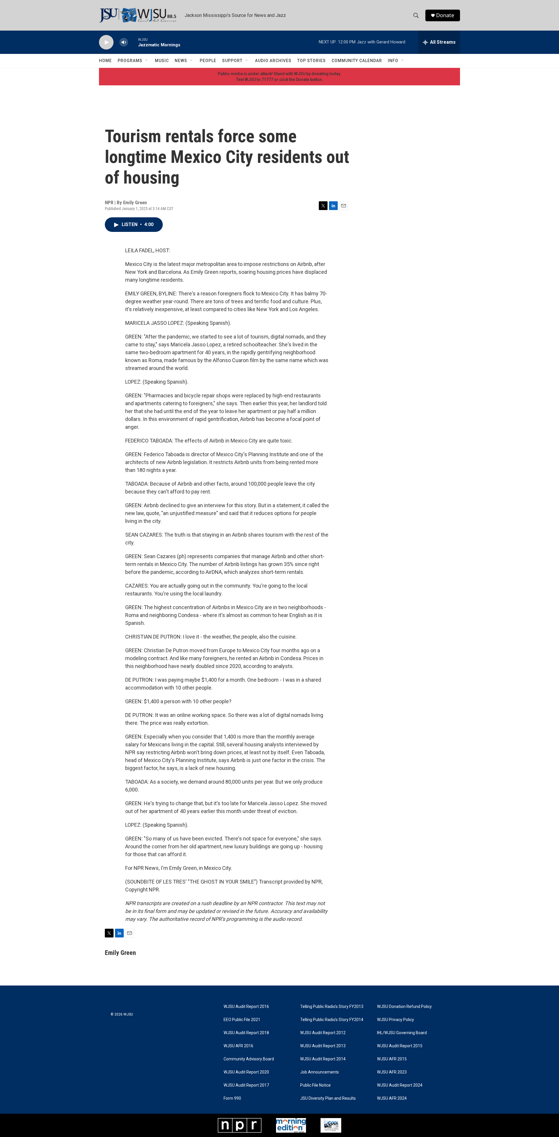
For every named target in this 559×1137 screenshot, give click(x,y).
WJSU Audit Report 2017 (246, 1085)
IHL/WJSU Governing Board (402, 1033)
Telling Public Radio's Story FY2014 (331, 1020)
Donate (445, 15)
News (181, 60)
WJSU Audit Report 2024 (399, 1085)
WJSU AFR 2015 (392, 1059)
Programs (130, 60)
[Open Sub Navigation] (146, 60)
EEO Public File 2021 (242, 1020)
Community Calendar (357, 60)
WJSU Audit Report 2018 (246, 1033)
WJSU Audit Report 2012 (323, 1033)
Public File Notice (315, 1085)
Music (162, 60)
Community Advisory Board (249, 1059)
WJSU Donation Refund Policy (404, 1006)
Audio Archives (273, 60)
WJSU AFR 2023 (392, 1072)
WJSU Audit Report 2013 (323, 1046)
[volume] (124, 42)
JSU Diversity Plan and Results (328, 1098)
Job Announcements (319, 1072)
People (208, 60)
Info (393, 60)
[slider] (133, 42)
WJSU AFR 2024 (392, 1098)
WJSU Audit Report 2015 (399, 1046)
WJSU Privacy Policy (395, 1020)
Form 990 (232, 1098)
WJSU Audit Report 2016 (246, 1006)
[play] (106, 42)
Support (232, 60)
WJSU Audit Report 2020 (246, 1072)
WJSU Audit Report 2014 (323, 1059)
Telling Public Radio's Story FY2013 (331, 1006)
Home (105, 60)
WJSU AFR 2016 (238, 1046)
